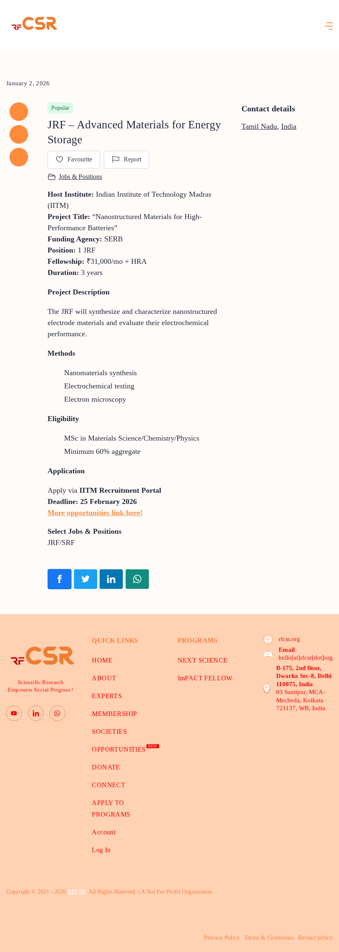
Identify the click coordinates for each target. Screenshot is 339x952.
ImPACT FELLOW (205, 678)
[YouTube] (14, 713)
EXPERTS (107, 695)
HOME (102, 660)
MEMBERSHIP (114, 713)
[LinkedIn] (36, 713)
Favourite (79, 159)
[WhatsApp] (57, 713)
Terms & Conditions (269, 938)
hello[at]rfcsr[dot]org (306, 657)
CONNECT (108, 784)
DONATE (106, 767)
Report (132, 159)
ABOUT (104, 678)
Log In (101, 849)
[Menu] (329, 26)
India (288, 126)
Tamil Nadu (259, 126)
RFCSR (77, 892)
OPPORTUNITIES (124, 749)
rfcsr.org (289, 639)
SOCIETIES (109, 731)
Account (103, 832)
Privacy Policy (222, 938)
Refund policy (315, 938)
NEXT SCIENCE (203, 660)
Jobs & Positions (80, 176)
